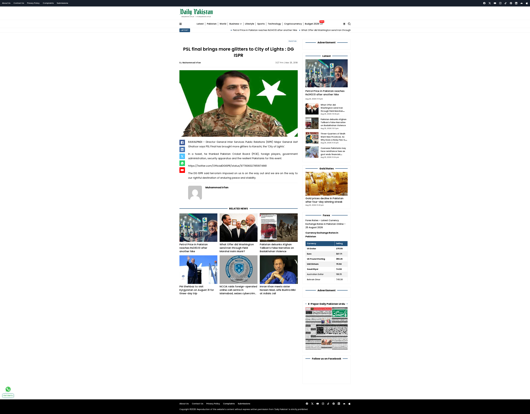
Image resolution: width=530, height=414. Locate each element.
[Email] (182, 170)
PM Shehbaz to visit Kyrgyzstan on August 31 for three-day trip (196, 290)
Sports (261, 23)
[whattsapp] (8, 389)
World (223, 23)
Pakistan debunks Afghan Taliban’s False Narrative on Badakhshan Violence (277, 248)
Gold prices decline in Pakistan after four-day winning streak (324, 200)
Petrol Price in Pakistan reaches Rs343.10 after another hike (216, 30)
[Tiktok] (505, 3)
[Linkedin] (516, 3)
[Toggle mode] (344, 24)
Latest (200, 23)
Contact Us (19, 3)
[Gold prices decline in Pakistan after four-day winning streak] (326, 183)
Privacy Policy (33, 3)
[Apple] (527, 3)
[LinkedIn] (182, 149)
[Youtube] (495, 3)
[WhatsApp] (182, 163)
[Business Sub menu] (241, 24)
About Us (6, 3)
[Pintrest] (511, 3)
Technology (274, 23)
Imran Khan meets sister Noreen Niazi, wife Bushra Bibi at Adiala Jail (278, 290)
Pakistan (212, 23)
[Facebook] (484, 3)
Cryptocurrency (293, 23)
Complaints (48, 3)
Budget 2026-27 (314, 23)
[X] (182, 156)
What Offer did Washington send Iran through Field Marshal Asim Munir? (291, 30)
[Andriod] (521, 3)
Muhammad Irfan (191, 62)
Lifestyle (249, 23)
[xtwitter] (490, 3)
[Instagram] (500, 3)
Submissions (62, 3)
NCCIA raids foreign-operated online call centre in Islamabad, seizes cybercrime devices (238, 292)
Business (234, 23)
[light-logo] (197, 13)
